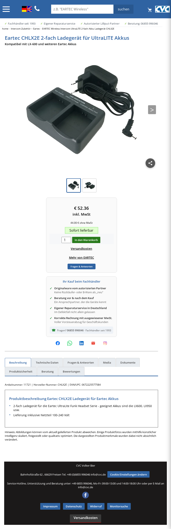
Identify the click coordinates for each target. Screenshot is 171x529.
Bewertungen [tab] (71, 371)
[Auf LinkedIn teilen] (81, 343)
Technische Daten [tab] (47, 362)
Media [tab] (107, 362)
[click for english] (27, 10)
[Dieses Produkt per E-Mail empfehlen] (93, 343)
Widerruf (96, 506)
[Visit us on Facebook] (85, 497)
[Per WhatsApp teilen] (69, 343)
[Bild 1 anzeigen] (74, 185)
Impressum (50, 506)
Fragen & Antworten (81, 266)
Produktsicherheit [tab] (20, 371)
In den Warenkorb (86, 240)
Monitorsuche (119, 506)
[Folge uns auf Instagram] (105, 343)
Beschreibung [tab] (18, 362)
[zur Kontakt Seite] (37, 10)
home (5, 28)
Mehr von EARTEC (81, 258)
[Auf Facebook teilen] (57, 343)
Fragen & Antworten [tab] (81, 362)
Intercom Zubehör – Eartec (25, 28)
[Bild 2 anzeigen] (89, 185)
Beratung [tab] (47, 371)
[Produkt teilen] (150, 163)
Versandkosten (81, 249)
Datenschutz (74, 506)
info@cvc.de (98, 474)
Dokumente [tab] (127, 362)
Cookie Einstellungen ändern (128, 474)
